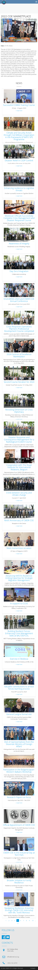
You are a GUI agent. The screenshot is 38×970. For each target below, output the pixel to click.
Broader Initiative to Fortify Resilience (19, 881)
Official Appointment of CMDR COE (19, 825)
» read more (19, 110)
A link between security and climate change (19, 494)
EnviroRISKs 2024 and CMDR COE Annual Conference (19, 300)
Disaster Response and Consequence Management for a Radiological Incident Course (19, 439)
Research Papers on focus (19, 797)
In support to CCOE (19, 603)
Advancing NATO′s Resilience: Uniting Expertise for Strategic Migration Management (19, 578)
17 (18, 923)
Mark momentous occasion (19, 548)
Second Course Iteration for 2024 (19, 382)
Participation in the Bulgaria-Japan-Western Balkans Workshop (19, 771)
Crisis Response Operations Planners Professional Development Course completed (19, 329)
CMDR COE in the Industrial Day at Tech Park (19, 854)
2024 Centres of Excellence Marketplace (19, 355)
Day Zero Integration (19, 271)
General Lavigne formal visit (19, 714)
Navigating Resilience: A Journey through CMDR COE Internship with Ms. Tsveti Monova (19, 910)
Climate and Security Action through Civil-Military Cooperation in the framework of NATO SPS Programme (19, 136)
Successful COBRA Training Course (19, 105)
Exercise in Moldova (19, 659)
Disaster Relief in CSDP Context (19, 160)
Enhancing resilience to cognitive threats (19, 189)
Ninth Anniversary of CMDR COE (19, 520)
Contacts (32, 968)
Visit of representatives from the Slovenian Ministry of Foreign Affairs (19, 744)
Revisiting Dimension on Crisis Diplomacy (19, 411)
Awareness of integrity (19, 243)
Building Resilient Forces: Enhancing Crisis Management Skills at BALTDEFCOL (19, 633)
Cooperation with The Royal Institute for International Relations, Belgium (19, 467)
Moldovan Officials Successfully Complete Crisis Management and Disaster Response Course (19, 218)
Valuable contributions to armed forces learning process (19, 688)
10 (32, 920)
